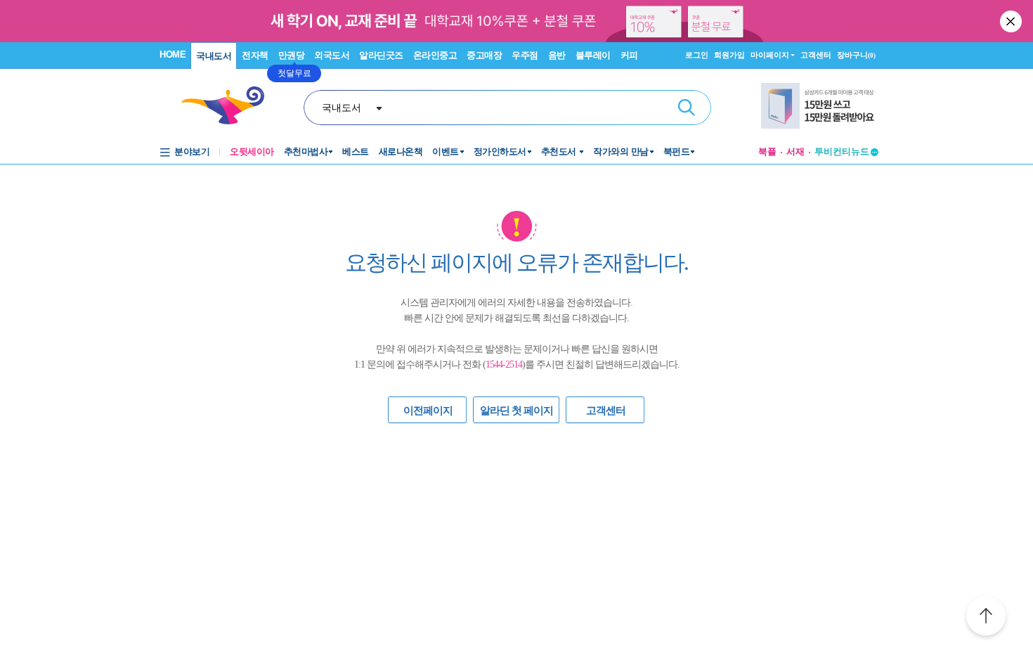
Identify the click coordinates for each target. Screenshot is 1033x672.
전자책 (255, 55)
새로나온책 (401, 151)
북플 (767, 151)
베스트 (355, 151)
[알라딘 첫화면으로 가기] (229, 106)
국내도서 (213, 56)
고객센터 (815, 55)
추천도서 (560, 151)
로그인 (696, 55)
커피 (629, 55)
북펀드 (676, 151)
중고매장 (484, 55)
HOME (173, 54)
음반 (557, 55)
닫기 (1012, 21)
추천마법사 (306, 151)
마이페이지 (770, 55)
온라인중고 (435, 55)
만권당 (291, 55)
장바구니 (856, 55)
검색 (686, 107)
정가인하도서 (500, 151)
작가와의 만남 (621, 151)
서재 (795, 151)
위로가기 (986, 618)
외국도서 (331, 55)
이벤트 (445, 151)
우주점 (525, 55)
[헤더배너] (819, 106)
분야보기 (191, 151)
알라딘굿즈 (381, 55)
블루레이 (593, 55)
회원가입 (729, 55)
